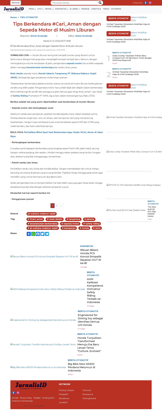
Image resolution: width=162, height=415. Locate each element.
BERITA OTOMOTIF (88, 311)
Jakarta (50, 73)
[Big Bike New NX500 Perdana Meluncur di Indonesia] (38, 367)
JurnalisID (63, 402)
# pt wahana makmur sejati (43, 228)
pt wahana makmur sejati (41, 214)
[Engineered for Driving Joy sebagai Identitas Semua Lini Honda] (43, 320)
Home (13, 17)
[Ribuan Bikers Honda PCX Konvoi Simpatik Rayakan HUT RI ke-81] (44, 256)
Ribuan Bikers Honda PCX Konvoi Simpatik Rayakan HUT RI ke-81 (90, 256)
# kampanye (69, 228)
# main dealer (54, 219)
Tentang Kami (48, 398)
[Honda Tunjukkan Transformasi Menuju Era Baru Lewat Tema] (42, 344)
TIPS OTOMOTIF (29, 17)
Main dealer (16, 73)
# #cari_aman (35, 219)
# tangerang (73, 219)
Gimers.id (87, 390)
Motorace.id (88, 394)
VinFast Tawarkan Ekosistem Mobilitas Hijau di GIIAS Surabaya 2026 (130, 73)
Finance (85, 9)
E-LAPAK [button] (74, 9)
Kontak (15, 398)
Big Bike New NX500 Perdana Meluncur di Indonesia (81, 367)
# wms (96, 228)
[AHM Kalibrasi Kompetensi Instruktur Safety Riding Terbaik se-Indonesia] (47, 289)
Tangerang (61, 73)
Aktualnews (64, 398)
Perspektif (63, 394)
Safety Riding (20, 96)
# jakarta (89, 219)
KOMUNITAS (86, 246)
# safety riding (91, 224)
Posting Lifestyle (66, 390)
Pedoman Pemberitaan (22, 401)
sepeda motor (74, 63)
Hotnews (116, 9)
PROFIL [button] (48, 9)
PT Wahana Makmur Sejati (82, 73)
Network (15, 3)
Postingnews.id (89, 398)
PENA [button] (31, 9)
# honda (84, 228)
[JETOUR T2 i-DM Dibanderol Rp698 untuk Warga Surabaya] (133, 185)
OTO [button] (39, 9)
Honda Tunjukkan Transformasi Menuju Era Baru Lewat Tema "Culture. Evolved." (89, 344)
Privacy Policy (26, 398)
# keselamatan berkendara (42, 224)
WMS (14, 77)
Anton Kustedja (38, 36)
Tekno (106, 9)
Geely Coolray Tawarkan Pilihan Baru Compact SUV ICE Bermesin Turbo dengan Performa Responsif (132, 58)
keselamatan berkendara (40, 67)
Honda (42, 73)
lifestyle (96, 9)
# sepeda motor (70, 224)
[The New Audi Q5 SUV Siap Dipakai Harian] (126, 210)
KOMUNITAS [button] (60, 9)
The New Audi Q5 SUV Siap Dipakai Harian (152, 211)
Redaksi (37, 398)
